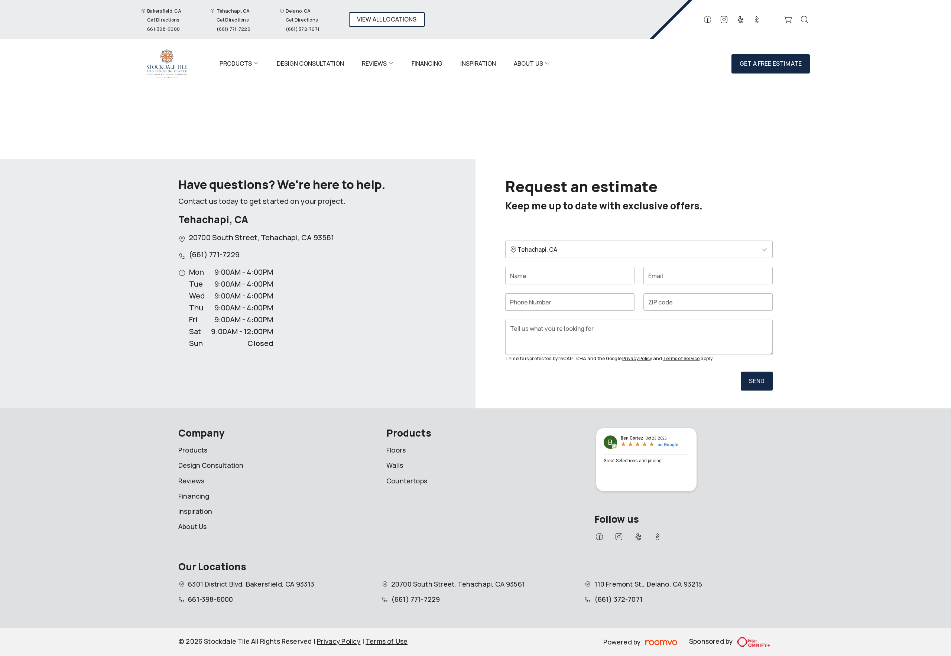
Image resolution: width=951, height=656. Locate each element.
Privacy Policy (637, 358)
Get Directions (163, 20)
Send (757, 381)
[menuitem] (239, 64)
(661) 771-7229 (233, 29)
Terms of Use (387, 641)
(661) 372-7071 (302, 29)
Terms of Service (681, 358)
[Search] (804, 19)
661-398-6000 (163, 29)
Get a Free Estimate (771, 63)
